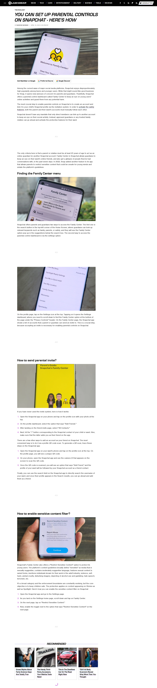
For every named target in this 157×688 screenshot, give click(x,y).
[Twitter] (124, 3)
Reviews (108, 3)
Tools (98, 3)
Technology (20, 10)
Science (88, 3)
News (33, 3)
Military (77, 3)
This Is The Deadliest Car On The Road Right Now (66, 671)
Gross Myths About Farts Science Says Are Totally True (24, 671)
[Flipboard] (132, 3)
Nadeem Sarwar (22, 25)
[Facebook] (120, 3)
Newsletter (147, 3)
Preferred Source (46, 81)
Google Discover (64, 81)
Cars (50, 3)
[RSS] (136, 3)
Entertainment (63, 3)
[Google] (128, 3)
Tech (42, 3)
